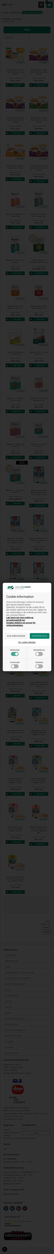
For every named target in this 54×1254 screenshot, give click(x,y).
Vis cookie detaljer (27, 642)
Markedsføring (39, 650)
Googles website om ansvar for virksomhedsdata (21, 624)
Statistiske (39, 662)
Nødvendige (14, 650)
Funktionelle (14, 662)
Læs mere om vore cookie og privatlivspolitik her (19, 618)
